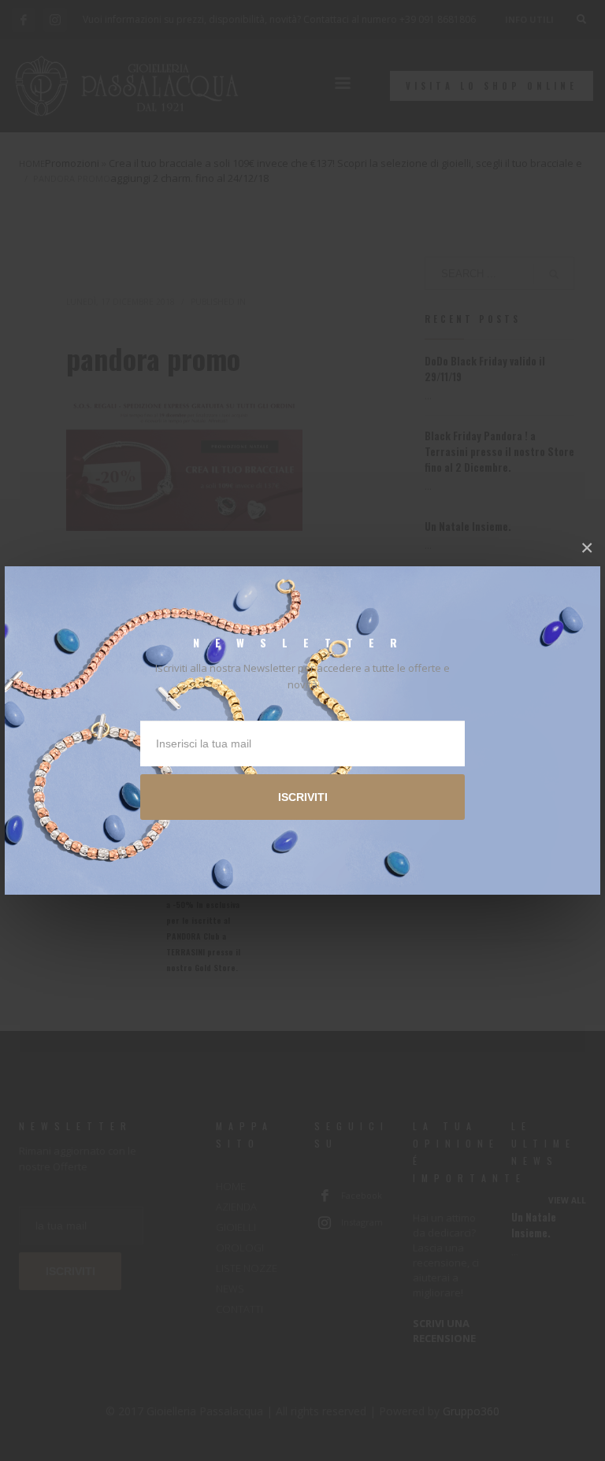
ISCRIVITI (303, 797)
